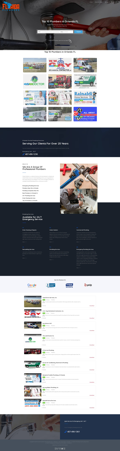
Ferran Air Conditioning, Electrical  (82, 85)
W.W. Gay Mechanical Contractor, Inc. (56, 69)
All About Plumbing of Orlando (84, 119)
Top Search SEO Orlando (62, 445)
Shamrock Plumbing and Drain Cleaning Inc (59, 116)
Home (91, 2)
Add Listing (114, 2)
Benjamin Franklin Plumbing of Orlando (34, 101)
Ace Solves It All (79, 70)
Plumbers (26, 67)
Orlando (44, 305)
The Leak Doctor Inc (30, 86)
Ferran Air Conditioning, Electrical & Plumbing (55, 362)
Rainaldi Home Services (82, 102)
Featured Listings (98, 2)
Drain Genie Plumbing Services (34, 119)
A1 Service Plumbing (55, 86)
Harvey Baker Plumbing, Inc (58, 102)
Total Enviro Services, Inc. (32, 70)
